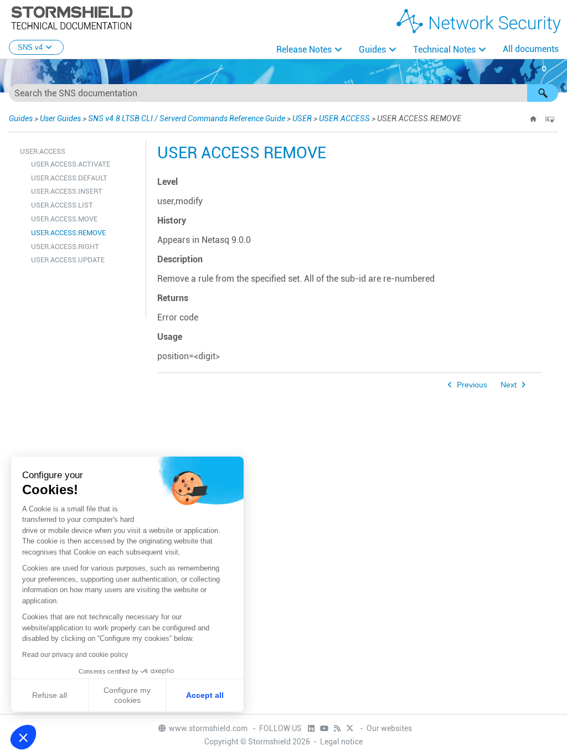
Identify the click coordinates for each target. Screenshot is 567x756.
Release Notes (304, 49)
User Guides (60, 118)
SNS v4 (30, 47)
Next (509, 385)
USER (302, 118)
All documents (531, 49)
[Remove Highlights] (550, 119)
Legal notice (341, 741)
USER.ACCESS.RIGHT (65, 246)
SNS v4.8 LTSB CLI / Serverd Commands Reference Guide (186, 118)
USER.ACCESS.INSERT (66, 191)
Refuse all (49, 695)
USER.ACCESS (344, 118)
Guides (372, 49)
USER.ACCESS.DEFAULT (69, 178)
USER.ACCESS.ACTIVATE (70, 164)
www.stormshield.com (209, 728)
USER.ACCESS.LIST (62, 205)
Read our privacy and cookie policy (75, 655)
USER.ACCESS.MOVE (64, 219)
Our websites (389, 728)
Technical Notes (444, 49)
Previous (472, 385)
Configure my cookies (127, 695)
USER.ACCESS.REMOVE (68, 233)
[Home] (533, 119)
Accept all (205, 695)
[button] (542, 93)
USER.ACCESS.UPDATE (68, 260)
